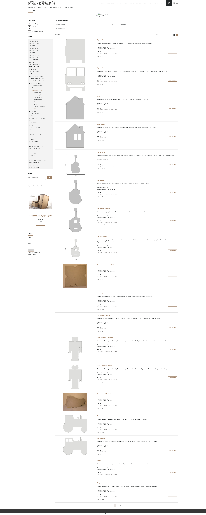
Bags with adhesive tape (36, 113)
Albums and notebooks (36, 76)
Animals (36, 104)
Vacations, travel (38, 99)
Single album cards (36, 83)
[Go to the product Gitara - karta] (75, 164)
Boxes (30, 74)
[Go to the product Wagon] (75, 461)
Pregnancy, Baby (38, 95)
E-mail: (29, 237)
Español (31, 132)
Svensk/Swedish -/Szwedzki (37, 160)
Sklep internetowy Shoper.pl (103, 513)
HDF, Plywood (33, 69)
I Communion (37, 92)
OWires (31, 116)
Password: (30, 243)
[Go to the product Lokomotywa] (75, 293)
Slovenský (32, 155)
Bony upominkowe (34, 162)
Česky (30, 120)
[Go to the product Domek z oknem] (75, 135)
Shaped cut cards (37, 90)
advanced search (48, 180)
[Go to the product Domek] (75, 107)
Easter (35, 102)
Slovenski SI (32, 153)
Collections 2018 (34, 48)
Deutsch (31, 125)
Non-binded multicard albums (38, 81)
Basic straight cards (37, 85)
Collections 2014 (34, 57)
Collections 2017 (34, 50)
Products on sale (34, 167)
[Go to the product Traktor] (75, 424)
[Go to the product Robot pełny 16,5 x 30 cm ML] (75, 377)
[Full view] (177, 34)
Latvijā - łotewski (34, 141)
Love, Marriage (38, 97)
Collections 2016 (34, 53)
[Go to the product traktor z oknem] (75, 446)
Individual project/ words (37, 118)
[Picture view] (174, 34)
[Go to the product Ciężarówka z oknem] (75, 79)
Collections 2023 (34, 41)
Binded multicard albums (37, 78)
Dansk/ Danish (33, 123)
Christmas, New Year (39, 106)
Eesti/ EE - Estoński (34, 127)
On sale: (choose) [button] (60, 28)
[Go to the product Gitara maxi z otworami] (75, 220)
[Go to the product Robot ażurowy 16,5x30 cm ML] (75, 349)
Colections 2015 (33, 55)
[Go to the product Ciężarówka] (75, 51)
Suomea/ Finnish (33, 158)
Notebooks (33, 111)
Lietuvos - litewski (34, 144)
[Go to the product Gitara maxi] (75, 192)
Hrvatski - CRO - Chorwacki (37, 137)
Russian (31, 151)
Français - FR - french (35, 134)
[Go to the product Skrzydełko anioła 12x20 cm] (75, 402)
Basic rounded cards (37, 88)
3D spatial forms (34, 71)
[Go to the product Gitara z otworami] (75, 248)
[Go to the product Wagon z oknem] (75, 483)
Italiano (31, 139)
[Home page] (41, 3)
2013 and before (33, 60)
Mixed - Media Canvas (35, 67)
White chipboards (34, 64)
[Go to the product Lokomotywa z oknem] (75, 315)
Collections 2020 (34, 43)
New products (33, 165)
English (31, 130)
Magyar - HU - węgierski (36, 146)
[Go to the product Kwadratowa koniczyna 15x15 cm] (75, 276)
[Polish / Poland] (103, 14)
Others (36, 109)
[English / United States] (103, 15)
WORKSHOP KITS (33, 62)
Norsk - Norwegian (34, 148)
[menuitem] (102, 3)
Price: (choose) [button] (122, 24)
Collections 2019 (34, 46)
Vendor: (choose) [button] (60, 24)
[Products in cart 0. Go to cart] (169, 3)
